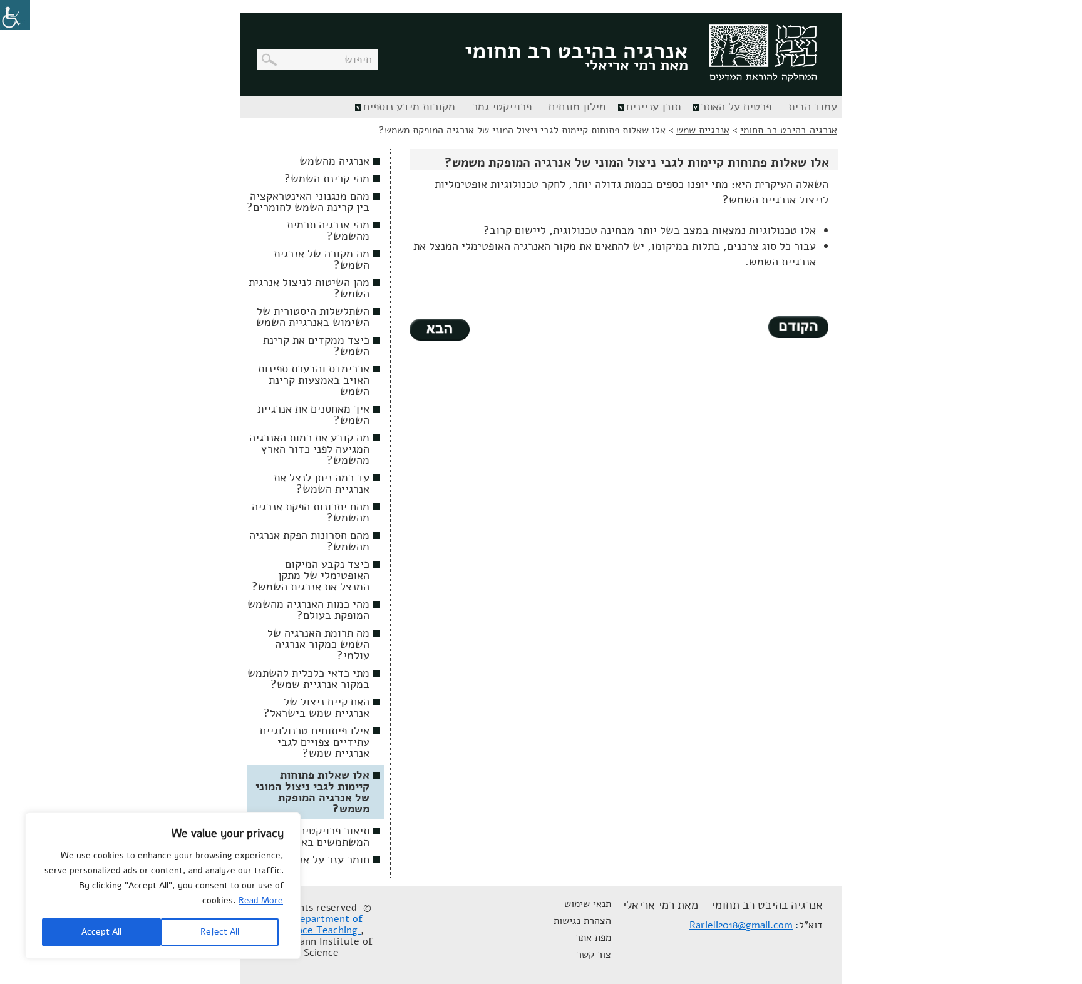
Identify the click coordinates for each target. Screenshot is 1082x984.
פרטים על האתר (736, 106)
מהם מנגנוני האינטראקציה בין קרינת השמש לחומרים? (308, 201)
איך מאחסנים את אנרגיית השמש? (313, 414)
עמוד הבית (812, 106)
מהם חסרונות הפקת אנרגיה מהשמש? (309, 541)
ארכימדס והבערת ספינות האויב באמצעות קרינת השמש (313, 380)
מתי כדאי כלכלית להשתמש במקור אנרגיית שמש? (308, 678)
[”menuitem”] (811, 107)
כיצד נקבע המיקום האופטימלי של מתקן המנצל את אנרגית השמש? (310, 575)
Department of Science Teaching (320, 924)
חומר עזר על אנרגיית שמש (309, 859)
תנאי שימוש (587, 904)
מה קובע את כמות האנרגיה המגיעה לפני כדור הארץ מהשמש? (309, 449)
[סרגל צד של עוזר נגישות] (15, 15)
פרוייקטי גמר (502, 106)
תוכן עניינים (653, 106)
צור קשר (594, 954)
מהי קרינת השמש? (326, 178)
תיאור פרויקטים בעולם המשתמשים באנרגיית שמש (308, 836)
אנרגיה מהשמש (334, 161)
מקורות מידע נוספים (409, 106)
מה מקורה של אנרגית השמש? (321, 259)
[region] (163, 885)
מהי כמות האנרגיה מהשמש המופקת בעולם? (308, 609)
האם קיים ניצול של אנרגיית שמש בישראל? (316, 707)
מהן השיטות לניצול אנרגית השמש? (309, 288)
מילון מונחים (577, 106)
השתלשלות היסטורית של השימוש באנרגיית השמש (312, 316)
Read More (261, 900)
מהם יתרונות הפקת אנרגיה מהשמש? (310, 512)
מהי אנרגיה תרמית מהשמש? (328, 230)
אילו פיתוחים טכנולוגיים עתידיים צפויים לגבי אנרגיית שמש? (314, 742)
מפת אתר (593, 938)
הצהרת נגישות (582, 921)
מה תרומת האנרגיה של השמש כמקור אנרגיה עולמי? (318, 644)
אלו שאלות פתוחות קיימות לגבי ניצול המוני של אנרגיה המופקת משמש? (312, 791)
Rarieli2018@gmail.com (741, 925)
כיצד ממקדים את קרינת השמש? (316, 345)
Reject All (219, 932)
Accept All (101, 932)
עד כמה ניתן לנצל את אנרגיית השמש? (321, 483)
